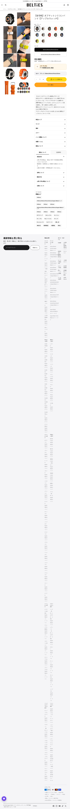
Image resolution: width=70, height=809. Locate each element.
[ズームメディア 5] (10, 46)
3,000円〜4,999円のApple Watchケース (46, 361)
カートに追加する (57, 79)
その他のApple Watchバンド (51, 407)
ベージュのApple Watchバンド (46, 556)
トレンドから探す (51, 705)
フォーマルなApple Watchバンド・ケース (46, 673)
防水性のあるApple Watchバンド (51, 442)
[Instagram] (56, 806)
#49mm (59, 211)
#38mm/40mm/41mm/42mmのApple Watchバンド (49, 200)
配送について (42, 152)
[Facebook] (54, 806)
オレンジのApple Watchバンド (46, 515)
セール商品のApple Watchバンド (46, 428)
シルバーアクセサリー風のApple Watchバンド (51, 730)
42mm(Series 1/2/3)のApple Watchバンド (53, 269)
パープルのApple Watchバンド (46, 525)
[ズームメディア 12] (23, 87)
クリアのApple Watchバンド (46, 597)
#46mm (52, 211)
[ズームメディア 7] (10, 60)
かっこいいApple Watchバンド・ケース (51, 666)
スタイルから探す (51, 605)
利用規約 (35, 806)
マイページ (65, 252)
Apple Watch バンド (46, 248)
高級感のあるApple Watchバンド (51, 477)
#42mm (52, 204)
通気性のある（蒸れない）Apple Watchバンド (51, 465)
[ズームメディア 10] (23, 74)
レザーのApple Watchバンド (51, 347)
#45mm (46, 211)
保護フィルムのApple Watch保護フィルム (46, 307)
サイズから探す (51, 242)
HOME (59, 242)
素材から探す (51, 340)
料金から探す (46, 340)
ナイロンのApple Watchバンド (51, 358)
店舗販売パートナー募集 (65, 273)
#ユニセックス (40, 222)
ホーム (4, 9)
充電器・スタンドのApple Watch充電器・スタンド (46, 279)
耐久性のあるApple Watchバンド (51, 452)
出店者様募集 (65, 266)
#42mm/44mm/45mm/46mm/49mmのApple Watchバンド (50, 208)
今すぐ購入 (51, 85)
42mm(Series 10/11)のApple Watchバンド (54, 275)
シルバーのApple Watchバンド (46, 566)
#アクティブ (40, 215)
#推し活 (57, 222)
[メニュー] (2, 5)
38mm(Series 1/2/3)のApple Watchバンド (53, 248)
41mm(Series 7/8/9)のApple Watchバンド (53, 263)
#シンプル (39, 218)
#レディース (49, 222)
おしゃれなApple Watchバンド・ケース (51, 680)
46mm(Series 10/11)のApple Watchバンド (54, 296)
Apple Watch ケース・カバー (46, 256)
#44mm (39, 211)
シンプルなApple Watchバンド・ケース (51, 695)
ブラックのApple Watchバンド (46, 454)
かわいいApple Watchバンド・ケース (51, 652)
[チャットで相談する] (4, 798)
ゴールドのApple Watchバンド (46, 576)
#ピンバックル (48, 218)
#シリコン (56, 215)
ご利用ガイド (65, 261)
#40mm (39, 204)
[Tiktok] (63, 806)
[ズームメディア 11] (10, 87)
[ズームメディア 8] (23, 60)
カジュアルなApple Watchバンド (46, 661)
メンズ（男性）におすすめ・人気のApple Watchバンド (51, 617)
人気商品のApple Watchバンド (65, 245)
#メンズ (56, 218)
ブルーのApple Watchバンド (46, 474)
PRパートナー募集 (59, 272)
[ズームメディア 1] (10, 19)
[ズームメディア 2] (23, 19)
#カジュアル (48, 215)
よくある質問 (59, 278)
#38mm (39, 197)
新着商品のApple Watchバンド (59, 254)
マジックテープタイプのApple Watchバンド (46, 774)
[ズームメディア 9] (10, 74)
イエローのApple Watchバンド (46, 485)
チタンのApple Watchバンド (51, 388)
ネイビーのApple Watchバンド (46, 535)
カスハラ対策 (59, 266)
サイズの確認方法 (59, 262)
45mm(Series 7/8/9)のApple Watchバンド (53, 290)
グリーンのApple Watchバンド (46, 495)
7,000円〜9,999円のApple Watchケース (46, 390)
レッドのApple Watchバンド (46, 464)
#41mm (45, 204)
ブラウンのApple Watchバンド (46, 546)
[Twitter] (66, 806)
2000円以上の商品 (12, 9)
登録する (35, 247)
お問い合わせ (65, 278)
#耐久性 (39, 225)
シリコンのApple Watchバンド (51, 368)
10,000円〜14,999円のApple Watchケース (46, 404)
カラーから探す (46, 436)
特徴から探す (51, 435)
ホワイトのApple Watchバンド (46, 444)
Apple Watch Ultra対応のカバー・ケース (54, 317)
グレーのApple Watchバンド (46, 587)
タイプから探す (46, 242)
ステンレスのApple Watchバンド (51, 378)
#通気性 (53, 225)
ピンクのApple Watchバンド (46, 505)
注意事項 (58, 152)
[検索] (6, 5)
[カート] (68, 5)
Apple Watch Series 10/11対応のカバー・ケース (54, 311)
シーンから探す (46, 605)
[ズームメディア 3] (10, 33)
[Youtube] (60, 806)
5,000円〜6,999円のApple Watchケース (46, 375)
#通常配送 (46, 225)
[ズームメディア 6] (23, 46)
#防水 (59, 225)
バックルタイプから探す (46, 706)
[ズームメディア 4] (23, 33)
